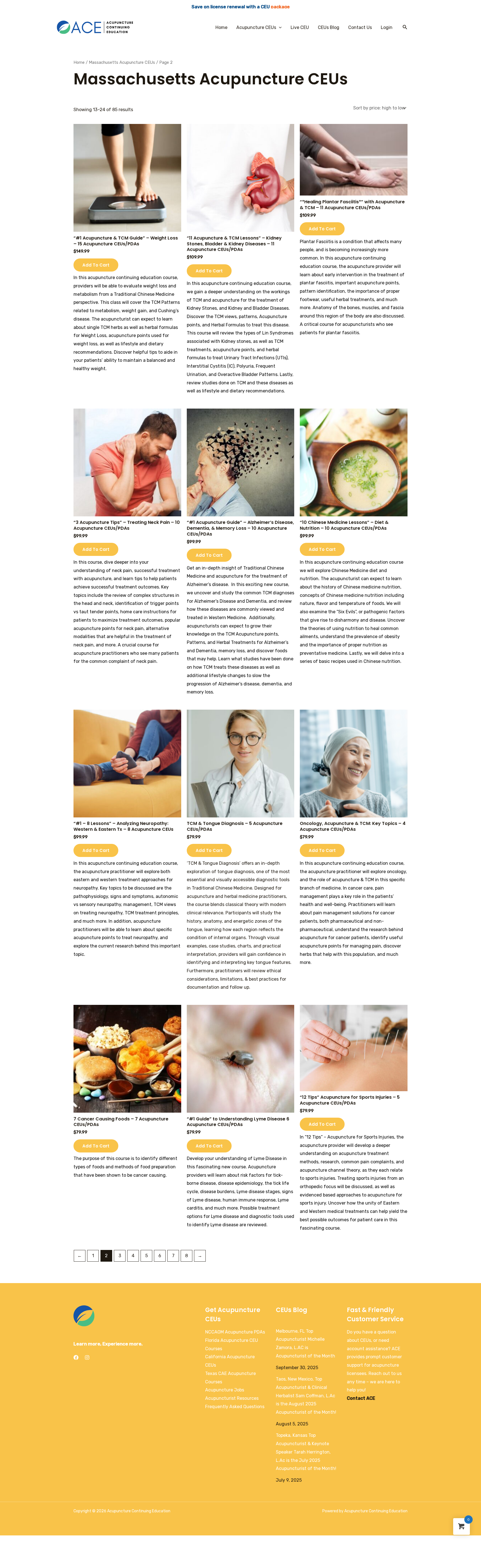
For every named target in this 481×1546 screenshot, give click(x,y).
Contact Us (360, 27)
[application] (279, 27)
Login (386, 27)
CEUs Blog (328, 27)
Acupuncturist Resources (232, 1398)
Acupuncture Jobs (224, 1390)
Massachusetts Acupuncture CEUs (122, 62)
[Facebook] (75, 1357)
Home (221, 27)
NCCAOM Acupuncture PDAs (235, 1332)
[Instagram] (87, 1357)
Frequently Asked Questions (234, 1406)
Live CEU (300, 27)
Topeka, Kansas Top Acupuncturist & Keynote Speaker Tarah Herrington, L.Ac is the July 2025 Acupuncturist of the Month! (306, 1452)
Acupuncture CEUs (256, 27)
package (280, 6)
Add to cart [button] (95, 265)
